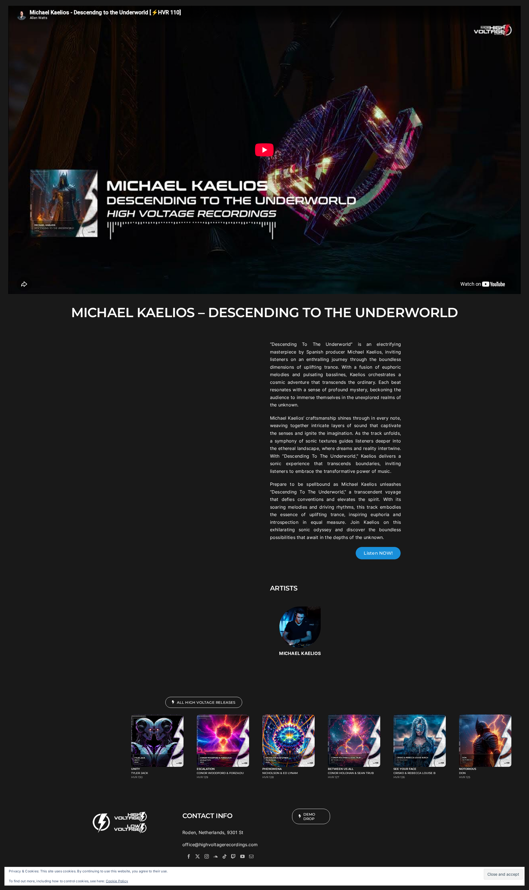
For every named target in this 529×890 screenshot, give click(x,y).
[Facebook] (189, 856)
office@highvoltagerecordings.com (220, 844)
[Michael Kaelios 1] (300, 608)
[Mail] (251, 856)
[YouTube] (242, 856)
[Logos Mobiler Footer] (120, 811)
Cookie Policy (117, 881)
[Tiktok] (224, 856)
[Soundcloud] (215, 856)
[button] (158, 747)
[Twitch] (233, 856)
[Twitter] (197, 856)
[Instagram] (206, 856)
